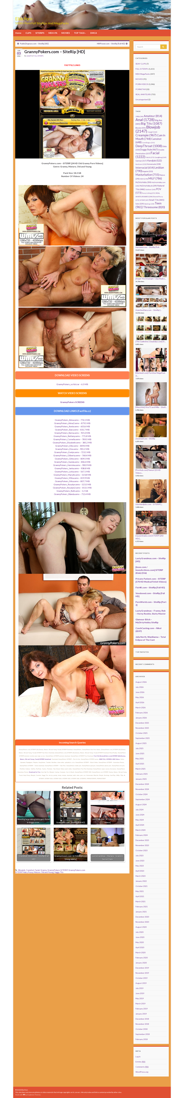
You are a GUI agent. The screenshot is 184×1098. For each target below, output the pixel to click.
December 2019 (142, 968)
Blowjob (21, 870)
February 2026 (142, 712)
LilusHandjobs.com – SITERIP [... (149, 504)
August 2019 (141, 983)
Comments (142, 1067)
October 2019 (141, 978)
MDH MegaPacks (143, 74)
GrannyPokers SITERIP (57, 870)
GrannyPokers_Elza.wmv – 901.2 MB (72, 449)
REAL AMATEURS (143, 94)
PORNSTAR (141, 89)
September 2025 (143, 738)
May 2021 (140, 891)
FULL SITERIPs (38, 56)
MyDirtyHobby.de (148, 186)
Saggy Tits (58, 872)
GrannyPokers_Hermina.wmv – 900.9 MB (72, 465)
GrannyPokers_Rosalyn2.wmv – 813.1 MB (72, 487)
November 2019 (142, 973)
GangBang (160, 157)
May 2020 (140, 942)
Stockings (149, 204)
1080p (139, 116)
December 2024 (142, 784)
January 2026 (141, 718)
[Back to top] (178, 1092)
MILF (155, 178)
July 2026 (139, 687)
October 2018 (141, 1029)
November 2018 (142, 1024)
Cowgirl (152, 132)
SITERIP (144, 200)
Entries (140, 1062)
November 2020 (142, 922)
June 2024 (140, 815)
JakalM (29, 56)
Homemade (154, 164)
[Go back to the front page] (92, 15)
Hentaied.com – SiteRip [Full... (148, 247)
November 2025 (142, 728)
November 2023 (142, 845)
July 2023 (139, 855)
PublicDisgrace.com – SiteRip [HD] (34, 43)
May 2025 (140, 758)
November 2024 (142, 789)
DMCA (93, 33)
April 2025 (140, 763)
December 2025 (142, 723)
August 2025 (141, 743)
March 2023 (140, 876)
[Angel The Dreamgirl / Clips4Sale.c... (151, 278)
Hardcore (141, 164)
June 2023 (140, 860)
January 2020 (141, 963)
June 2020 (140, 937)
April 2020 (140, 947)
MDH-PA (52, 33)
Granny (43, 870)
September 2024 (143, 799)
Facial (37, 870)
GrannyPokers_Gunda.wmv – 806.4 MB (72, 462)
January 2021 (141, 912)
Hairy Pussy (28, 872)
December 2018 (142, 1019)
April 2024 (140, 825)
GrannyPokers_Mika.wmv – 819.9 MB (72, 478)
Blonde (141, 128)
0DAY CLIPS (141, 64)
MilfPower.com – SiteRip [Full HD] (111, 43)
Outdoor (150, 189)
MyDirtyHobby (143, 182)
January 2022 (141, 881)
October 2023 (141, 850)
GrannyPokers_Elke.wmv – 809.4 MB (72, 445)
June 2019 (140, 993)
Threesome (154, 207)
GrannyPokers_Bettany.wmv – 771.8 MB (72, 436)
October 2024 (141, 794)
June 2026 (140, 692)
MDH (144, 179)
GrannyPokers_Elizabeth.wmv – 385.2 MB (72, 442)
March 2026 (140, 707)
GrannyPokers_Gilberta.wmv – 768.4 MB (72, 455)
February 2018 (142, 1039)
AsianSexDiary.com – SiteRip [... (149, 310)
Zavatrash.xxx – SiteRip (145, 438)
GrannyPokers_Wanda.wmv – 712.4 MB (72, 494)
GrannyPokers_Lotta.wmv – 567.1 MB (72, 471)
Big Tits (151, 123)
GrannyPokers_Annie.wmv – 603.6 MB (72, 426)
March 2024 (140, 830)
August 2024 (141, 804)
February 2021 (142, 906)
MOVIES (65, 33)
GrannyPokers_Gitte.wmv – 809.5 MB (72, 458)
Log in (138, 1056)
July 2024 (139, 809)
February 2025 (142, 774)
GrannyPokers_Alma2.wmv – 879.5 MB (72, 423)
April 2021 (140, 896)
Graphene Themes (34, 1095)
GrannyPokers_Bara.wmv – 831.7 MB (72, 429)
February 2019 (142, 1008)
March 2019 (140, 1003)
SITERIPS (39, 33)
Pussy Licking (149, 193)
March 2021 (140, 901)
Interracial (145, 167)
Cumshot (30, 870)
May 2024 (140, 820)
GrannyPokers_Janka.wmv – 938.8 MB (72, 468)
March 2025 (140, 769)
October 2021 (141, 886)
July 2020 (139, 932)
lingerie (147, 171)
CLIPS (28, 33)
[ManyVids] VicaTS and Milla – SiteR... (151, 407)
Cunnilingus (148, 142)
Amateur (153, 116)
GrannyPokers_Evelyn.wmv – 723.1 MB (72, 452)
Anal (145, 119)
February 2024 (142, 835)
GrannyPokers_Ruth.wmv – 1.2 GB (72, 491)
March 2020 (140, 952)
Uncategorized (142, 99)
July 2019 (139, 988)
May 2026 (140, 697)
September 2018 (143, 1034)
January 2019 (141, 1014)
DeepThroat (149, 146)
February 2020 (142, 957)
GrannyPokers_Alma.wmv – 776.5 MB (72, 420)
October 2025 (141, 733)
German (141, 161)
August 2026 (141, 682)
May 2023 (140, 866)
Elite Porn (23, 18)
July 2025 (139, 748)
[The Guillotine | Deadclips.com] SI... (151, 341)
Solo (140, 204)
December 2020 (142, 917)
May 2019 (140, 998)
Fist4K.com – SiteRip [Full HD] (150, 587)
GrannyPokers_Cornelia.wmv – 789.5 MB (72, 439)
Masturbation (147, 174)
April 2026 (140, 702)
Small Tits (156, 200)
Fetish (150, 157)
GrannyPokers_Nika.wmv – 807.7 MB (72, 481)
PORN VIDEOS (142, 84)
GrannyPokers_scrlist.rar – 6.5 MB (72, 384)
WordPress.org (142, 1072)
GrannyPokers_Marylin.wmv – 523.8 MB (72, 474)
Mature (37, 872)
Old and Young (47, 872)
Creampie (146, 135)
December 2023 (142, 840)
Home (18, 33)
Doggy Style (149, 149)
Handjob (154, 160)
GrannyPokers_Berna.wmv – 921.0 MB (72, 433)
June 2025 (140, 753)
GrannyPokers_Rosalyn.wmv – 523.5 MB (72, 484)
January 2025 (141, 779)
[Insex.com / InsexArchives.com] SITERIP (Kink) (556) (149, 570)
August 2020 (141, 927)
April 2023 (140, 871)
